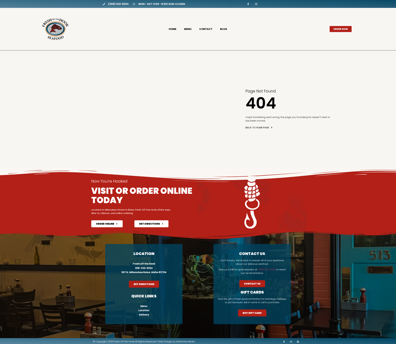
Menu (188, 29)
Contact (205, 29)
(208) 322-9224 (267, 269)
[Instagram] (256, 4)
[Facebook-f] (248, 4)
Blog (223, 29)
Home (172, 29)
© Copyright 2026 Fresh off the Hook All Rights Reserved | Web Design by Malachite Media (144, 341)
